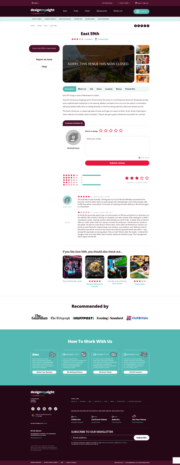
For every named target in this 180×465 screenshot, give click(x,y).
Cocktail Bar (103, 39)
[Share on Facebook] (135, 26)
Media (112, 401)
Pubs (76, 11)
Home (33, 26)
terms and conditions (108, 442)
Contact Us (97, 401)
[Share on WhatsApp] (145, 26)
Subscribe (141, 437)
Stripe (45, 423)
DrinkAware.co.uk (36, 438)
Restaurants (102, 11)
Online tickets (96, 422)
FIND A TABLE (37, 19)
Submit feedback (71, 462)
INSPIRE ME (78, 19)
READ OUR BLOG (65, 19)
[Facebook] (32, 408)
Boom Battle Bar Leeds (72, 281)
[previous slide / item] (66, 268)
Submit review (117, 163)
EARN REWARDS (103, 19)
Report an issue (44, 59)
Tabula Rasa (140, 284)
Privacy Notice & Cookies (51, 462)
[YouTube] (50, 408)
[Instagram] (38, 408)
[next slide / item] (145, 268)
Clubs (87, 11)
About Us (74, 401)
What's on (118, 11)
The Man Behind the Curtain (94, 285)
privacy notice (122, 442)
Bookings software (77, 422)
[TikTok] (55, 408)
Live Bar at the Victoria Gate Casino (117, 282)
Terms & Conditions (36, 462)
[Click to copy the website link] (148, 26)
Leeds (40, 26)
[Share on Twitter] (138, 26)
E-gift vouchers (116, 422)
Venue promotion (137, 422)
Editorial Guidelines (135, 401)
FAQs (44, 66)
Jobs (90, 401)
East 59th (53, 26)
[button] (81, 39)
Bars (65, 11)
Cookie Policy (121, 401)
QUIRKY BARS (90, 19)
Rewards (82, 401)
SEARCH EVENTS (50, 19)
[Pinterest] (44, 408)
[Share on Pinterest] (141, 26)
